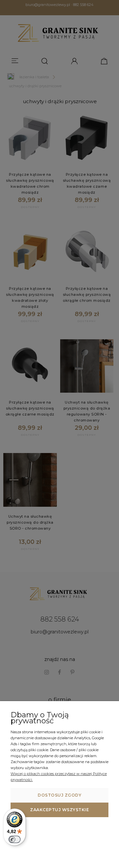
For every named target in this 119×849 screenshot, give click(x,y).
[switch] (14, 839)
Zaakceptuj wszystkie (59, 809)
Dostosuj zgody (59, 795)
